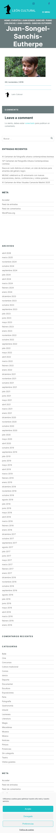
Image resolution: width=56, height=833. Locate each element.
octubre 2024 (8, 266)
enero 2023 (7, 331)
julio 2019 (6, 456)
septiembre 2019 (9, 452)
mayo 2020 (7, 439)
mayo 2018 (7, 512)
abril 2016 (6, 612)
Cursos (5, 671)
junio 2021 (6, 396)
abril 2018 (6, 517)
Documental (7, 684)
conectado (30, 123)
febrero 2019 (8, 478)
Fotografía (6, 701)
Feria (4, 697)
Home (7, 20)
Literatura (6, 718)
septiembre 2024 (9, 270)
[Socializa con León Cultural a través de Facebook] (47, 2)
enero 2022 (7, 370)
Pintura (5, 744)
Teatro (5, 757)
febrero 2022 (8, 365)
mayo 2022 (7, 352)
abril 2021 (6, 404)
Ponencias (6, 749)
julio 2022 (6, 348)
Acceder (6, 200)
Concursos (6, 662)
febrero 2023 (8, 326)
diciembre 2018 (9, 486)
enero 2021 (7, 413)
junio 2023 (6, 318)
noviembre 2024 (9, 262)
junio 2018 (6, 508)
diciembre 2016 (9, 577)
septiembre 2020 (9, 430)
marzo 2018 (7, 521)
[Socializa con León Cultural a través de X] (40, 2)
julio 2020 (6, 435)
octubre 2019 (8, 448)
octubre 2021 (8, 383)
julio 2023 (6, 313)
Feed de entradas (10, 204)
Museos (5, 731)
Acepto (28, 809)
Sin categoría (8, 753)
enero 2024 (7, 292)
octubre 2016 (8, 586)
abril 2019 (6, 469)
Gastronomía (7, 705)
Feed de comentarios (11, 208)
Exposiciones (8, 693)
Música (5, 736)
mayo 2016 (7, 608)
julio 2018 (6, 504)
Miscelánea (7, 727)
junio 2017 (6, 556)
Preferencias (28, 824)
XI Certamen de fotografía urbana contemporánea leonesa (28, 156)
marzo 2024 (7, 283)
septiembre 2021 (9, 387)
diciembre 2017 (9, 534)
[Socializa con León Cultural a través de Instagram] (32, 2)
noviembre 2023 (9, 300)
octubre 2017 (8, 538)
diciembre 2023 (9, 296)
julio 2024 (6, 275)
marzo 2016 (7, 616)
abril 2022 (6, 357)
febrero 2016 (8, 620)
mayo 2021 (7, 400)
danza (5, 675)
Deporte (5, 680)
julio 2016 (6, 599)
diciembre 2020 (9, 417)
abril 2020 (6, 443)
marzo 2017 (7, 564)
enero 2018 (7, 530)
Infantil (5, 710)
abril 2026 (6, 253)
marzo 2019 (7, 473)
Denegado (28, 816)
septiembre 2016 (9, 590)
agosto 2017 (7, 547)
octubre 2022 (8, 339)
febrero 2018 (8, 525)
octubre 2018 (8, 495)
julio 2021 (6, 391)
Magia (4, 723)
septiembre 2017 (9, 543)
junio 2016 (6, 603)
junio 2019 (6, 460)
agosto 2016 (7, 595)
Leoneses (6, 714)
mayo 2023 (7, 322)
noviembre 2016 (9, 582)
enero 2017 (7, 573)
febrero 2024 (8, 287)
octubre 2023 (8, 305)
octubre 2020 (8, 426)
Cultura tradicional (10, 667)
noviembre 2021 (9, 378)
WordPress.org (8, 213)
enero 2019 (7, 482)
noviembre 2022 (9, 335)
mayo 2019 (7, 465)
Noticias (5, 740)
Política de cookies (26, 830)
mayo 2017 (7, 560)
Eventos (16, 20)
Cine (4, 658)
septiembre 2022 (9, 344)
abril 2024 (6, 279)
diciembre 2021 (9, 374)
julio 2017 (6, 551)
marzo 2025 (7, 257)
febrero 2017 (7, 569)
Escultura (6, 688)
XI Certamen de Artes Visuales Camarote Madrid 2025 (26, 182)
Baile (4, 654)
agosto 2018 (7, 499)
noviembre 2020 (9, 422)
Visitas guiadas (8, 762)
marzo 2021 (7, 409)
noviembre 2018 (9, 491)
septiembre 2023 (9, 309)
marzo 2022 (7, 361)
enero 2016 (7, 625)
